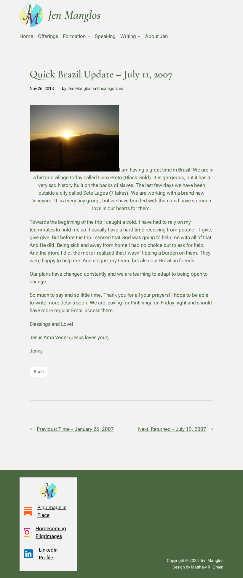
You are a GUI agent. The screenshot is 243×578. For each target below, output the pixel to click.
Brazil (39, 371)
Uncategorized (110, 88)
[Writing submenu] (139, 36)
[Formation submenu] (88, 36)
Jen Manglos (79, 88)
